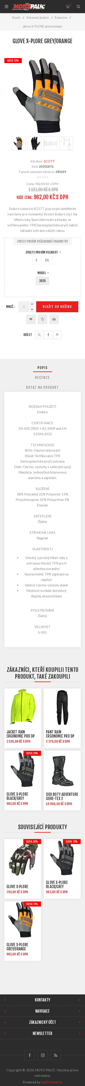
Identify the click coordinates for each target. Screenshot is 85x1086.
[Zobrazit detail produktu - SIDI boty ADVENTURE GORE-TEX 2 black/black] (62, 769)
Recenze (42, 377)
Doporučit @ (54, 319)
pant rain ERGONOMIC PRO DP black (60, 736)
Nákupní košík (70, 5)
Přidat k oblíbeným (31, 319)
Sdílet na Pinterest (57, 335)
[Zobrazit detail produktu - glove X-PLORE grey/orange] (22, 919)
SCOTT (49, 161)
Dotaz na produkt (42, 387)
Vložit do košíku (57, 307)
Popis (42, 368)
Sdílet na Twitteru (39, 335)
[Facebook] (29, 1055)
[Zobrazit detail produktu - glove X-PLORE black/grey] (22, 769)
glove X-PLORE (17, 886)
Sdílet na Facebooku (48, 335)
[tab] (42, 367)
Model (42, 273)
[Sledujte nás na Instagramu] (42, 1055)
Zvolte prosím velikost (42, 252)
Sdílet (27, 335)
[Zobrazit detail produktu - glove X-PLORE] (22, 857)
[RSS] (55, 1055)
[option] (19, 143)
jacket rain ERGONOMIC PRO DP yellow (21, 736)
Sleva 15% (13, 60)
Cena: (30, 184)
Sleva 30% (32, 841)
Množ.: (10, 307)
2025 (42, 281)
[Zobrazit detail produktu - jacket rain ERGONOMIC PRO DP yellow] (22, 707)
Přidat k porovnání (42, 319)
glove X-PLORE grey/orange (17, 946)
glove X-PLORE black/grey (17, 796)
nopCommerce (51, 1082)
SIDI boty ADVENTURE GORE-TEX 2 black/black (62, 798)
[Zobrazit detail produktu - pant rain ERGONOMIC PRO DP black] (62, 707)
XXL (47, 260)
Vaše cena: (25, 197)
